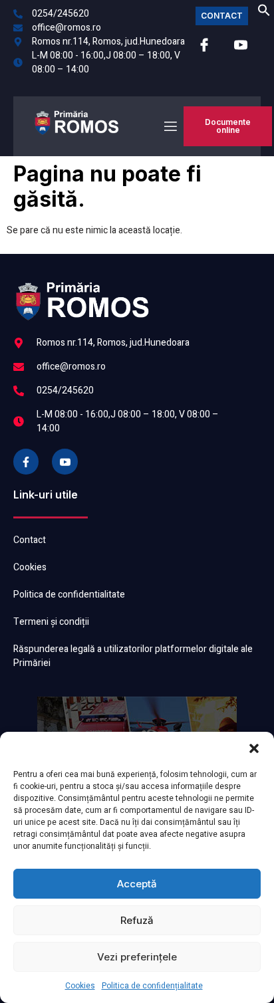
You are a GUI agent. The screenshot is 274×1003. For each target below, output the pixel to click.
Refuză (137, 920)
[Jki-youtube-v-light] (64, 461)
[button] (254, 748)
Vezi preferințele (137, 956)
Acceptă (137, 883)
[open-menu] (169, 126)
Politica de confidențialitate (152, 986)
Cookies (80, 986)
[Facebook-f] (26, 461)
